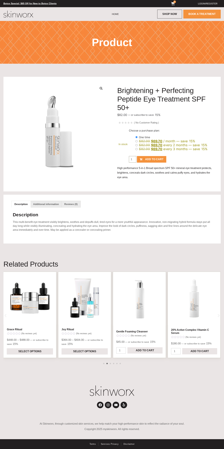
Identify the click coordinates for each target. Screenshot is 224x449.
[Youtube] (116, 405)
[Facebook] (100, 405)
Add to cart (154, 159)
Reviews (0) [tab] (71, 204)
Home (115, 14)
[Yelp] (124, 405)
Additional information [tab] (46, 204)
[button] (101, 88)
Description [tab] (21, 204)
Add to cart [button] (145, 350)
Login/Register (207, 3)
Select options (29, 351)
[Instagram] (108, 405)
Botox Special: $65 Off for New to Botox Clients (30, 3)
